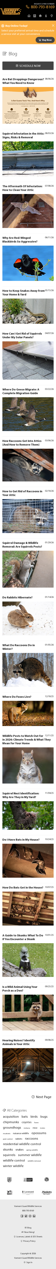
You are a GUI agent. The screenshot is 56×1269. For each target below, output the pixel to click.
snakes (20, 1149)
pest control (8, 1139)
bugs (43, 1116)
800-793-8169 (28, 1210)
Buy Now (47, 39)
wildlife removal (34, 1161)
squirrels (9, 1155)
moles (42, 1128)
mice (35, 1127)
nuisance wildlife (21, 1133)
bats (25, 1116)
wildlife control (14, 1160)
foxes (36, 1122)
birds (34, 1116)
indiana (27, 1128)
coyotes (27, 1122)
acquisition (11, 1116)
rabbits (18, 1138)
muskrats (6, 1133)
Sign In (29, 1262)
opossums (39, 1133)
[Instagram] (30, 1216)
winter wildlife (13, 1166)
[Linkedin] (34, 1216)
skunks (8, 1149)
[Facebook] (22, 1216)
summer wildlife (30, 1155)
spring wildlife (32, 1150)
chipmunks (11, 1122)
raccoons (31, 1138)
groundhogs (12, 1127)
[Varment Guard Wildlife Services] (10, 12)
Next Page (43, 1097)
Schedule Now (30, 66)
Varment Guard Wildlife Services (28, 1258)
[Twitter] (26, 1216)
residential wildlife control (22, 1144)
